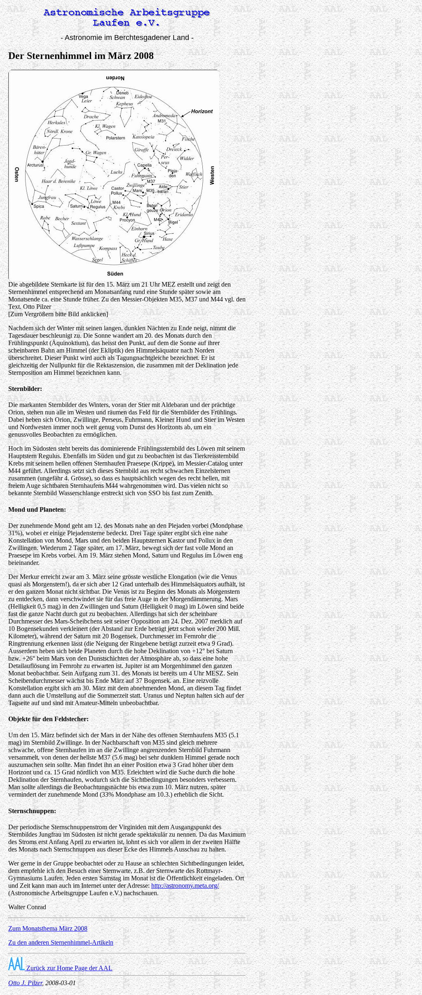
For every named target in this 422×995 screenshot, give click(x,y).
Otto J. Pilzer (25, 982)
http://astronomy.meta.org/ (185, 885)
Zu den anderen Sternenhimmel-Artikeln (60, 942)
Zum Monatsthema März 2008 (47, 928)
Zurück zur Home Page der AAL (69, 967)
